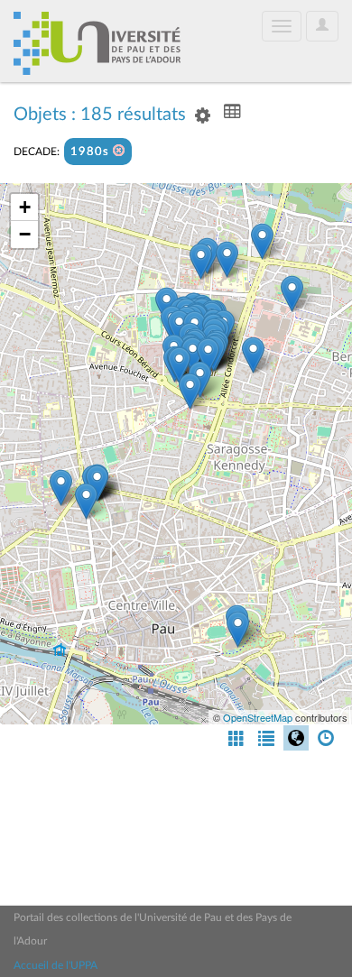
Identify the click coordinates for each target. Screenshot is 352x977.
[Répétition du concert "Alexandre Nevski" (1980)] (238, 629)
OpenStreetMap (257, 717)
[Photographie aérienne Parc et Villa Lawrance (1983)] (86, 501)
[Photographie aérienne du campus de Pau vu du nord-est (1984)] (262, 241)
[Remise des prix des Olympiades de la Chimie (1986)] (227, 259)
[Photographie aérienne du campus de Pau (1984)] (253, 354)
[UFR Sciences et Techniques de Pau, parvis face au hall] (208, 355)
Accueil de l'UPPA (55, 965)
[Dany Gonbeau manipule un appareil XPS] (201, 261)
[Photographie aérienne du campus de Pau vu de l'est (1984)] (292, 293)
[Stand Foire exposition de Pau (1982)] (61, 487)
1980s (91, 152)
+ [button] (25, 207)
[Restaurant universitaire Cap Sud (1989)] (179, 364)
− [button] (25, 234)
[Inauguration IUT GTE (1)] (192, 354)
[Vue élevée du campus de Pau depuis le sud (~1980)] (190, 391)
